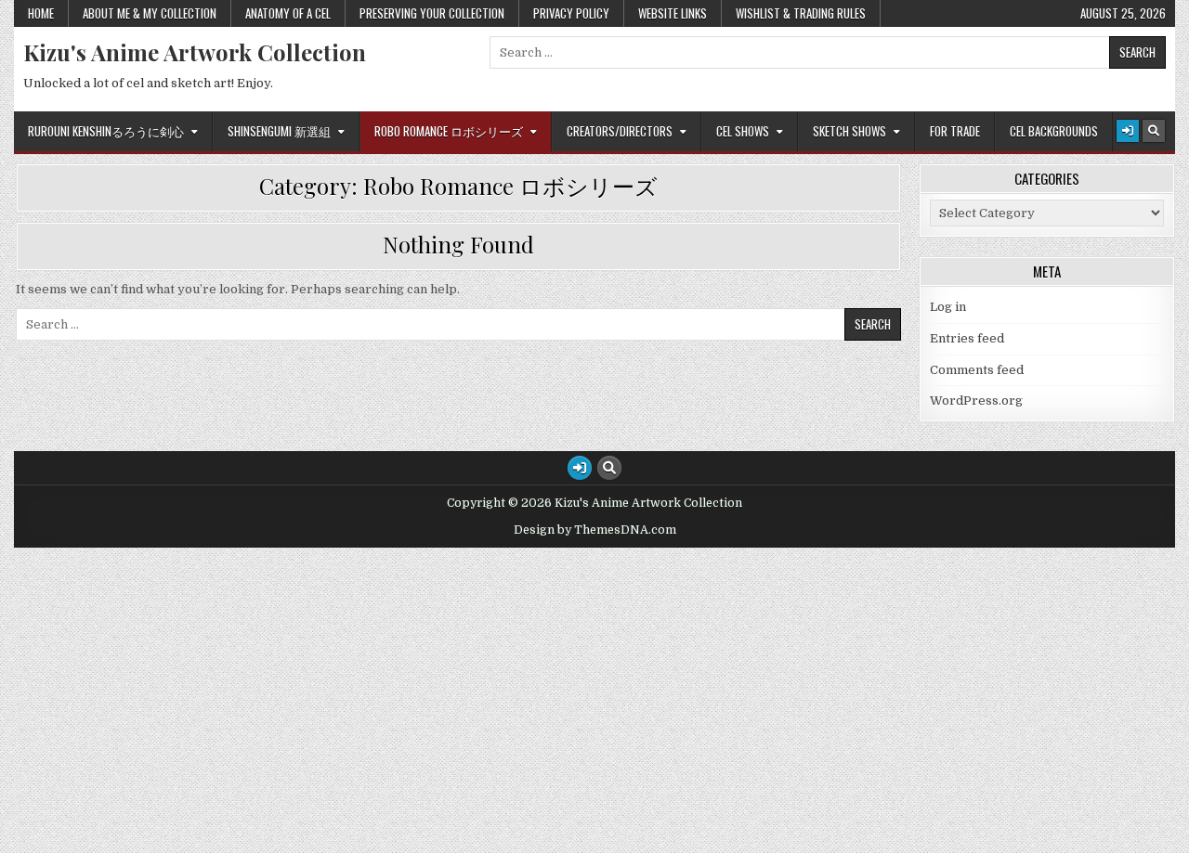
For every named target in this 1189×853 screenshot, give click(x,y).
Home (41, 13)
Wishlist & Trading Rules (801, 13)
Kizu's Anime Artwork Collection (194, 52)
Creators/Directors (620, 131)
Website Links (672, 13)
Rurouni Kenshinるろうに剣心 (106, 131)
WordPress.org (976, 400)
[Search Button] (1154, 131)
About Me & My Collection (149, 13)
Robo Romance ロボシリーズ (448, 131)
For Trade (955, 131)
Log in (948, 307)
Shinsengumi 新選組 (279, 131)
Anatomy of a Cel (288, 13)
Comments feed (977, 370)
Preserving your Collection (431, 13)
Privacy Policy (571, 13)
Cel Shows (742, 131)
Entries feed (967, 338)
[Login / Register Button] (1128, 131)
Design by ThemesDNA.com (595, 529)
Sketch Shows (849, 131)
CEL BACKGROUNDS (1054, 131)
